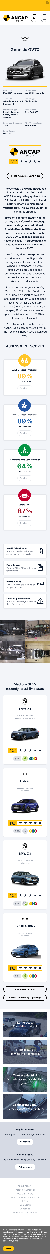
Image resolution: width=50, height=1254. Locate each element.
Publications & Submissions (25, 1197)
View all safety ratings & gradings (25, 997)
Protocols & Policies (25, 1189)
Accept (8, 1249)
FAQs (25, 1201)
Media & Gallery (25, 1193)
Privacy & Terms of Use (25, 1212)
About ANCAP (25, 1186)
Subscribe (25, 1208)
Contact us (25, 1204)
